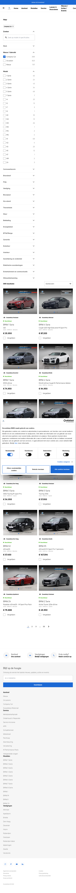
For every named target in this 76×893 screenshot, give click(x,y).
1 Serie (20, 76)
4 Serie (20, 87)
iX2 (20, 119)
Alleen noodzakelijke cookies (14, 469)
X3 (20, 147)
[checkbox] (4, 338)
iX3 (20, 123)
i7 (20, 107)
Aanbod (24, 8)
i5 (20, 103)
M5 (20, 135)
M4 (20, 131)
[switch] (28, 454)
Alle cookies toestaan (62, 469)
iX (20, 111)
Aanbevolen (50, 284)
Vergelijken (11, 338)
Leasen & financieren (53, 8)
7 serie (20, 95)
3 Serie (20, 84)
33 (44, 626)
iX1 (20, 115)
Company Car (20, 57)
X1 (20, 139)
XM (20, 158)
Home (16, 8)
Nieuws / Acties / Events (64, 8)
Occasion (20, 61)
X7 (20, 154)
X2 (20, 143)
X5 (20, 150)
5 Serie (20, 91)
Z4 (20, 162)
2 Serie (20, 80)
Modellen (34, 8)
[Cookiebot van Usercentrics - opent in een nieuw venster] (65, 421)
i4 (20, 99)
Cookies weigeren (63, 462)
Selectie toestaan (38, 469)
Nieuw (20, 65)
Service (43, 8)
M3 (20, 127)
